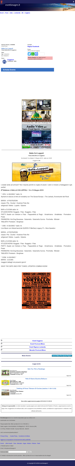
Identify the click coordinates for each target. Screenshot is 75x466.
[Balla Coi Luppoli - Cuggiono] (36, 181)
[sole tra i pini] (36, 123)
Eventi (2, 13)
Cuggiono (27, 13)
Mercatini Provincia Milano (37, 350)
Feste (6, 13)
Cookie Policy (13, 436)
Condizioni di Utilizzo (24, 436)
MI (22, 13)
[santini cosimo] (36, 308)
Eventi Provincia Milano (37, 344)
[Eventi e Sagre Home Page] (1, 3)
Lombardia (17, 13)
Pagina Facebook (33, 46)
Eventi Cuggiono (38, 341)
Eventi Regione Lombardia (37, 347)
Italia (11, 13)
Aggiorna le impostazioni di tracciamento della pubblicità (15, 439)
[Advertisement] (36, 29)
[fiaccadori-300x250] (36, 148)
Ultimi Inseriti (8, 443)
